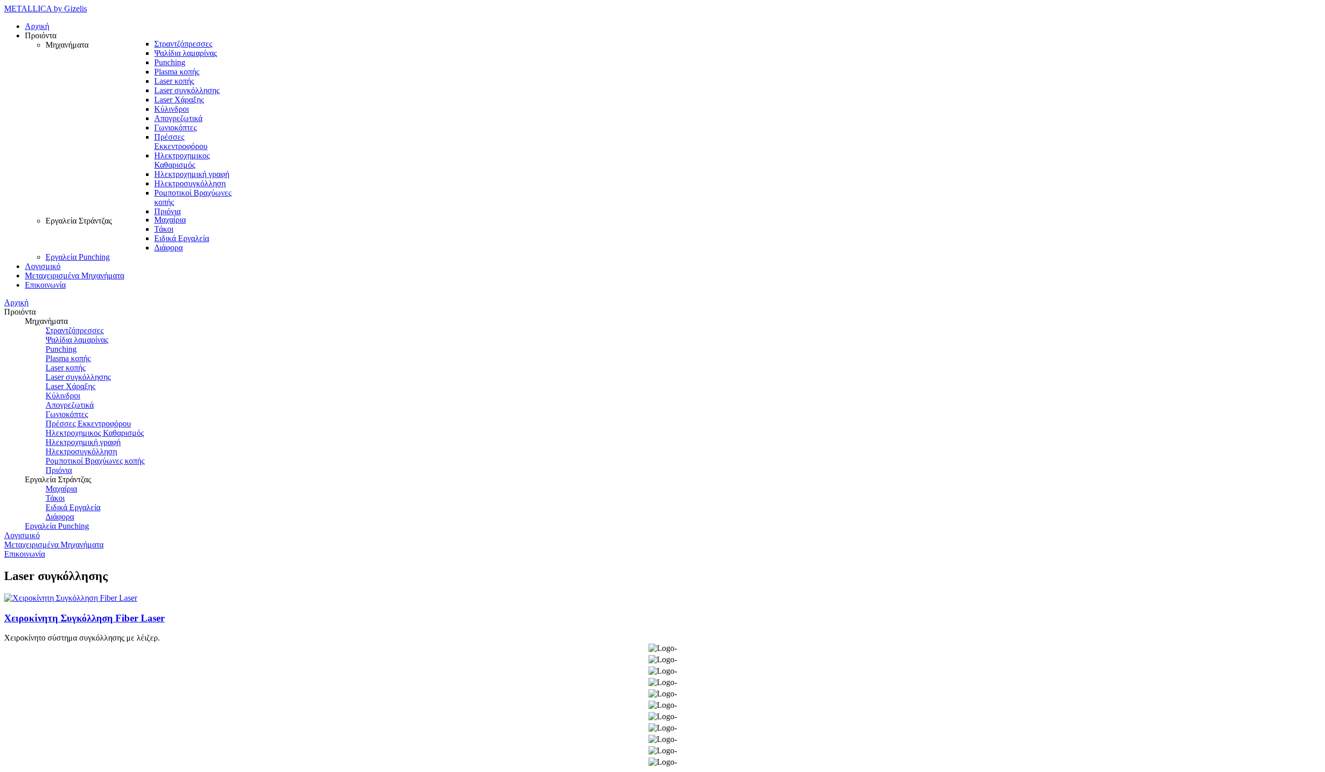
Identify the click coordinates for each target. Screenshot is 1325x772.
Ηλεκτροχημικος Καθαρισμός (95, 432)
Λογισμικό (22, 535)
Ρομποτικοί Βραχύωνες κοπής (95, 460)
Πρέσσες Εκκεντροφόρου (88, 423)
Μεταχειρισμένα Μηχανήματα (54, 544)
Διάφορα (60, 516)
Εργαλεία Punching (57, 526)
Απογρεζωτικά (70, 404)
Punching (61, 349)
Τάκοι (55, 498)
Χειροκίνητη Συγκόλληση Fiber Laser (84, 618)
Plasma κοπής (68, 358)
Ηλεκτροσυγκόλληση (81, 451)
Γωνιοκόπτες (67, 414)
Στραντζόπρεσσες (75, 330)
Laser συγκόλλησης (78, 377)
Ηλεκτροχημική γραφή (83, 442)
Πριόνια (59, 470)
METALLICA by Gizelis (45, 8)
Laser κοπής (65, 367)
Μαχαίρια (61, 488)
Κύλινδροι (63, 395)
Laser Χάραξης (70, 386)
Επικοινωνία (24, 554)
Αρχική (16, 302)
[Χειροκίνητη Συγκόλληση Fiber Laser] (70, 597)
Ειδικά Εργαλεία (73, 507)
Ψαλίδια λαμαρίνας (77, 339)
